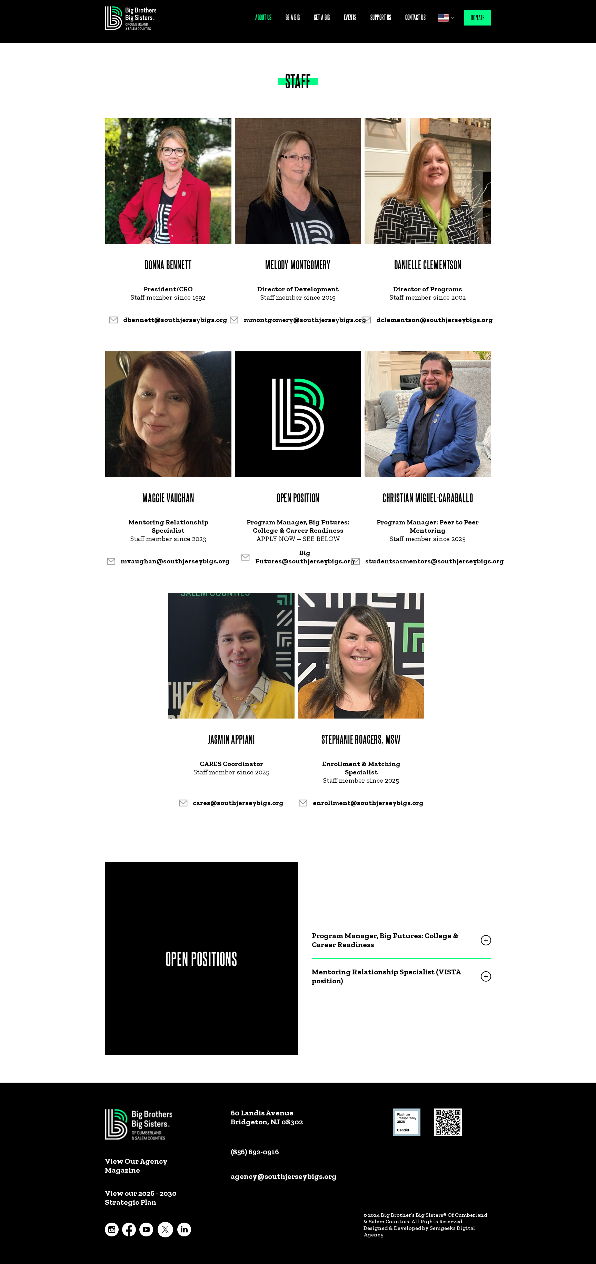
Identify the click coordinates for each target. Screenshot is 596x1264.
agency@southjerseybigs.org (284, 1176)
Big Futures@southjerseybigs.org (305, 557)
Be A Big (293, 17)
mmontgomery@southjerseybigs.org (305, 319)
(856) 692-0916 (255, 1151)
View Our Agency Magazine (136, 1166)
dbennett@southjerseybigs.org (175, 319)
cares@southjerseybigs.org (238, 803)
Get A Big (322, 17)
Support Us (380, 17)
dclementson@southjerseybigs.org (434, 319)
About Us (263, 17)
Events (350, 17)
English (443, 18)
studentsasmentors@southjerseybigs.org (434, 561)
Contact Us (415, 17)
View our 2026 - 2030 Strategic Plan (141, 1198)
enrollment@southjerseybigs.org (368, 803)
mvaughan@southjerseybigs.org (175, 561)
